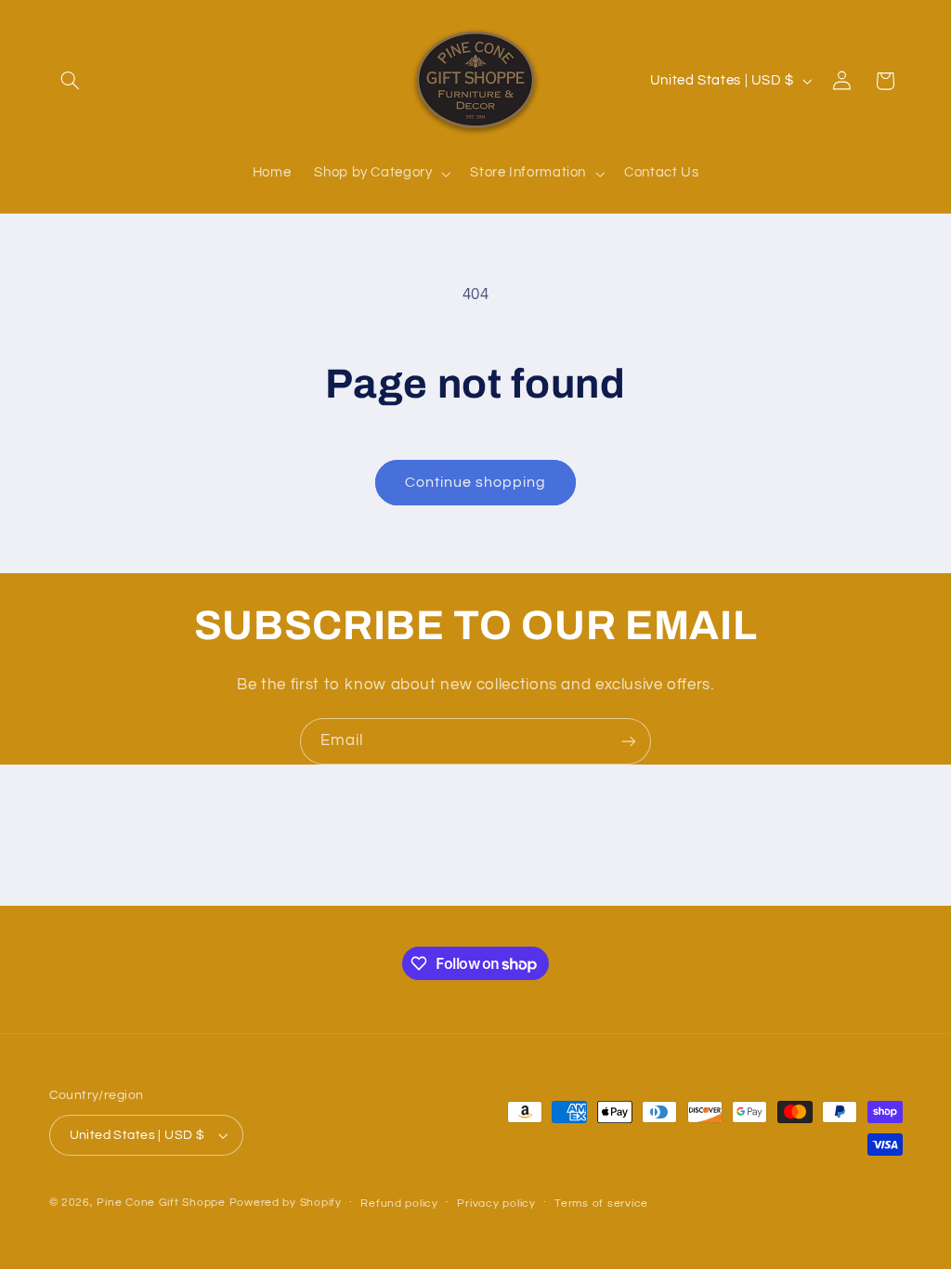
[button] (70, 80)
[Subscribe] (628, 741)
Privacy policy (496, 1203)
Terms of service (601, 1203)
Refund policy (399, 1203)
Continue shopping (476, 482)
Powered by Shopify (285, 1202)
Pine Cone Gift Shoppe (161, 1202)
